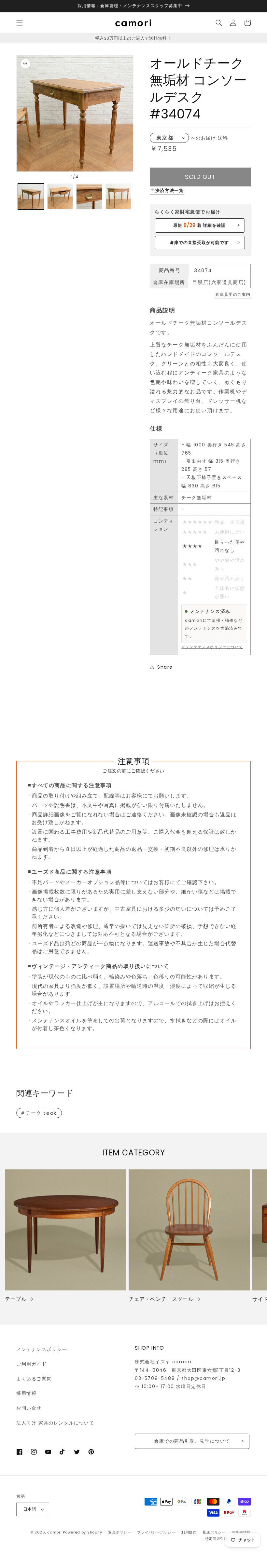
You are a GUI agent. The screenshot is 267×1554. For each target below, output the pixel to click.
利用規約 (189, 1532)
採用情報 (26, 1393)
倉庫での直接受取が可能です (199, 242)
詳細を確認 (199, 225)
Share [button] (165, 667)
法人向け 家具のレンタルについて (55, 1423)
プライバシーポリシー (156, 1532)
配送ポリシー (214, 1532)
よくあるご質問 (34, 1378)
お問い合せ (29, 1408)
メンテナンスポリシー (41, 1349)
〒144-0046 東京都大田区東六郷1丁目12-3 (188, 1370)
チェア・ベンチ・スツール (161, 1299)
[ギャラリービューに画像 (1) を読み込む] (31, 197)
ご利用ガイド (31, 1364)
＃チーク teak (38, 1113)
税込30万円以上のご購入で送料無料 (131, 38)
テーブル (15, 1299)
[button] (19, 23)
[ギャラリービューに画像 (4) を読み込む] (118, 197)
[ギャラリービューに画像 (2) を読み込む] (60, 197)
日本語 (29, 1509)
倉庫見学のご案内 (233, 294)
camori (54, 1532)
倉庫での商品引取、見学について (192, 1441)
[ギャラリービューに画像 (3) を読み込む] (89, 197)
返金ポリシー (119, 1532)
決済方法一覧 (169, 190)
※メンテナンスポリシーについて (212, 646)
